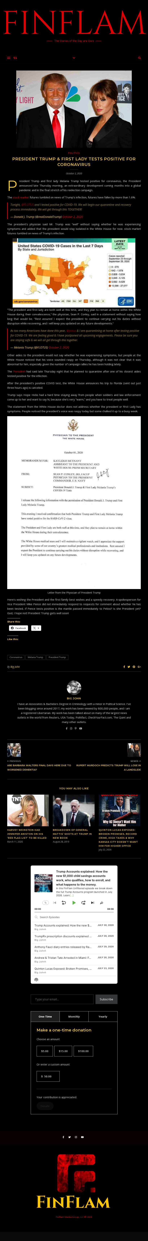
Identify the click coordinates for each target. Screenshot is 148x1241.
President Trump (57, 657)
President (19, 371)
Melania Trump (35, 657)
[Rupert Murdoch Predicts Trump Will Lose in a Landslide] (134, 750)
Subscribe (106, 999)
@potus (71, 331)
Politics (74, 153)
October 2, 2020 (72, 217)
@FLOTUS (27, 205)
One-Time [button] (45, 1016)
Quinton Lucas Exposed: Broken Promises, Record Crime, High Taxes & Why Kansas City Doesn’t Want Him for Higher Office (118, 838)
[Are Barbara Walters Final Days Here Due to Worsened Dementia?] (14, 750)
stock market (21, 197)
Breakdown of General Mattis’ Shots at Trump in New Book (72, 834)
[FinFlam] (74, 26)
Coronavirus (16, 657)
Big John (15, 666)
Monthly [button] (74, 1016)
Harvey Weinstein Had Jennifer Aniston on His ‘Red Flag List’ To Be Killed (27, 834)
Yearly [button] (103, 1016)
